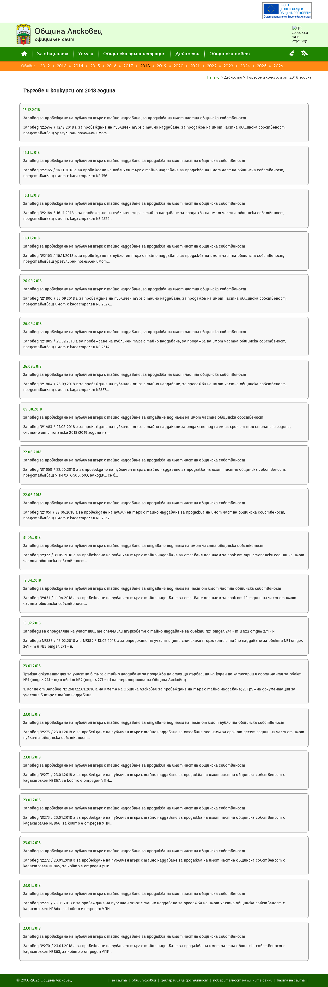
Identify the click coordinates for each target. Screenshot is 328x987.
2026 (278, 65)
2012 (45, 65)
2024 (245, 65)
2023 (228, 65)
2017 (128, 65)
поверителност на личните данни (242, 980)
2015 (95, 65)
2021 (195, 65)
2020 (178, 65)
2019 (161, 65)
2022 (212, 65)
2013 (62, 65)
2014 (78, 65)
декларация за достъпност (184, 980)
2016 (111, 65)
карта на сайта (291, 980)
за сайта (119, 980)
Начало (213, 77)
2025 (262, 65)
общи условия (144, 980)
